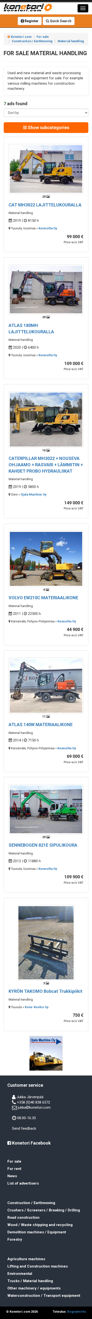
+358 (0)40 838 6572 (33, 1102)
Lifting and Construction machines (37, 1266)
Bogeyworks (76, 1311)
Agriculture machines (26, 1259)
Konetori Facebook (31, 1143)
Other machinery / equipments (34, 1288)
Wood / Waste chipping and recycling (40, 1225)
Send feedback (24, 1128)
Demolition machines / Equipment (36, 1232)
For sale (14, 1161)
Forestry (14, 1239)
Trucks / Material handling (30, 1281)
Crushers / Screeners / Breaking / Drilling (43, 1210)
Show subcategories (48, 127)
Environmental (19, 1273)
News (12, 1176)
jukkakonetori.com (34, 1107)
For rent (14, 1169)
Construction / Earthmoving (31, 1203)
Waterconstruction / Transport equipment (43, 1295)
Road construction (23, 1217)
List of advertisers (23, 1183)
